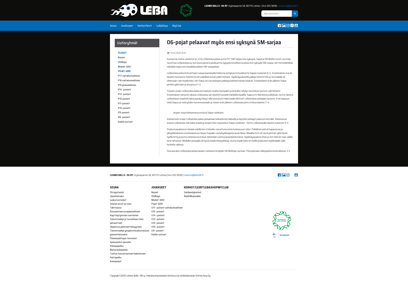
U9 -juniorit (157, 231)
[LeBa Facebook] (279, 26)
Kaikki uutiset (125, 122)
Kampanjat (116, 261)
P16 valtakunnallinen (129, 80)
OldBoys (122, 62)
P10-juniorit (124, 108)
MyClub (176, 25)
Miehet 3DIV (124, 67)
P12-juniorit (124, 99)
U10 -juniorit (158, 227)
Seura (113, 25)
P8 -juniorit (124, 117)
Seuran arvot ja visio (120, 204)
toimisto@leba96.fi (288, 6)
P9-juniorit (124, 112)
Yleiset (122, 53)
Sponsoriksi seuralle (120, 242)
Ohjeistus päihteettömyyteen (126, 227)
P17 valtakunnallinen (129, 76)
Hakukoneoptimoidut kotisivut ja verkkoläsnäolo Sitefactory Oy (178, 276)
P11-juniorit (124, 103)
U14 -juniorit (158, 215)
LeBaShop (162, 25)
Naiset (121, 57)
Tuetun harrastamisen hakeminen (128, 254)
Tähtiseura (115, 208)
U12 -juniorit (157, 223)
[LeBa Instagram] (288, 26)
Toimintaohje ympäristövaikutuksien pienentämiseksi (129, 232)
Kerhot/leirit (145, 25)
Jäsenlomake (117, 196)
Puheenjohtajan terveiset (123, 238)
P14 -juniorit (124, 89)
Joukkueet (127, 25)
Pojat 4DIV (124, 71)
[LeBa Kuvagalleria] (284, 26)
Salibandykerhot (192, 192)
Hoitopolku (116, 257)
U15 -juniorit (157, 211)
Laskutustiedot (118, 200)
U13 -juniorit (157, 219)
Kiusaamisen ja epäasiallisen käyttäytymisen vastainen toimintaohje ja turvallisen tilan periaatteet (126, 217)
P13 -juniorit (124, 94)
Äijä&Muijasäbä (192, 196)
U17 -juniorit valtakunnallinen (167, 208)
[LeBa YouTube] (296, 26)
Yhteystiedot (117, 192)
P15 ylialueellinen (127, 85)
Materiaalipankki (119, 250)
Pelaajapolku (117, 246)
